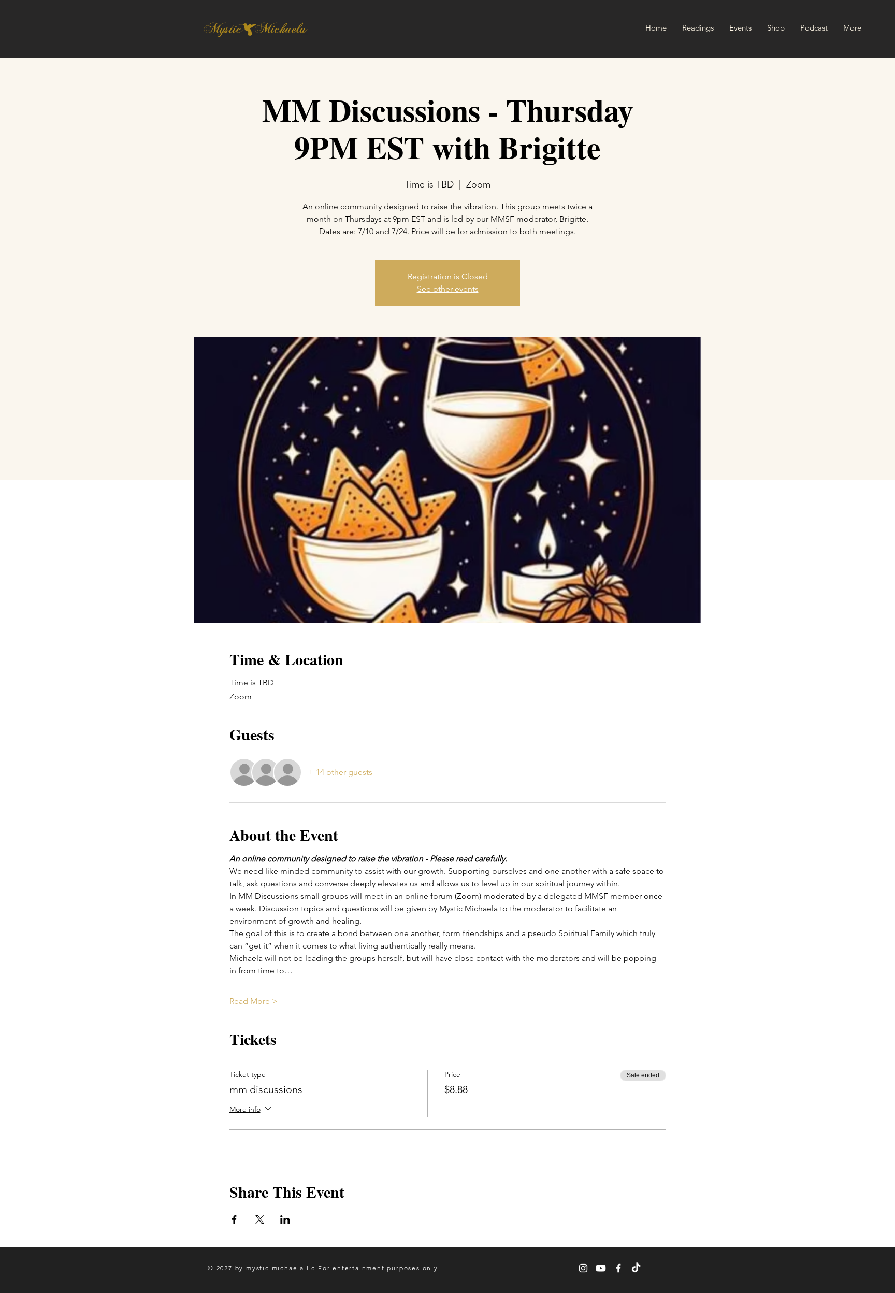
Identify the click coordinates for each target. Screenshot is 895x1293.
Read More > (253, 1001)
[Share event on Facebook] (234, 1219)
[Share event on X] (260, 1219)
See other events (448, 289)
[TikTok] (636, 1268)
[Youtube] (601, 1268)
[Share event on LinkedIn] (285, 1219)
